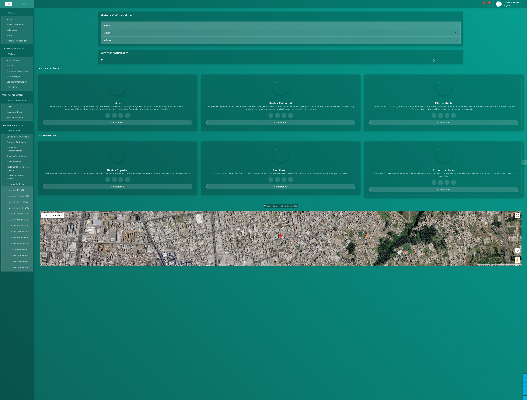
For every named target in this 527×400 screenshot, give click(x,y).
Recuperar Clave (15, 112)
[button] (482, 4)
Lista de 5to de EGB (18, 220)
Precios (10, 65)
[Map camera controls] (517, 250)
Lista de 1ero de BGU (19, 255)
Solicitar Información (17, 82)
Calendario (12, 30)
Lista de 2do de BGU (19, 261)
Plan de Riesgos (14, 161)
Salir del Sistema (15, 117)
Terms (518, 265)
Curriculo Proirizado (16, 142)
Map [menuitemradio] (46, 215)
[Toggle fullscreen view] (517, 215)
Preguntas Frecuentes (17, 71)
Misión (107, 32)
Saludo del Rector (15, 24)
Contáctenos (117, 122)
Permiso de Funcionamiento (14, 149)
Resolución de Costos (17, 156)
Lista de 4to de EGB (18, 214)
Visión (107, 25)
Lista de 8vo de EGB (18, 237)
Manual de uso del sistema (15, 177)
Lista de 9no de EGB (18, 243)
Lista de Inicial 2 (17, 190)
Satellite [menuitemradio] (57, 215)
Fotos (9, 35)
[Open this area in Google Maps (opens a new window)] (45, 264)
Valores (107, 40)
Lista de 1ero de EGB (19, 196)
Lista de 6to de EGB (18, 225)
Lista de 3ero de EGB (19, 208)
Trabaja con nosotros (17, 41)
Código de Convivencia (18, 137)
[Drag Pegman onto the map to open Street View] (517, 260)
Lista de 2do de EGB (18, 202)
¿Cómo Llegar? (14, 76)
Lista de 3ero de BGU (19, 267)
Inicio (9, 19)
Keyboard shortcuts (483, 265)
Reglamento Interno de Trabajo (18, 168)
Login (9, 106)
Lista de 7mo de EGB (19, 231)
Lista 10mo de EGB (18, 249)
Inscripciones (13, 60)
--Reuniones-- (13, 87)
